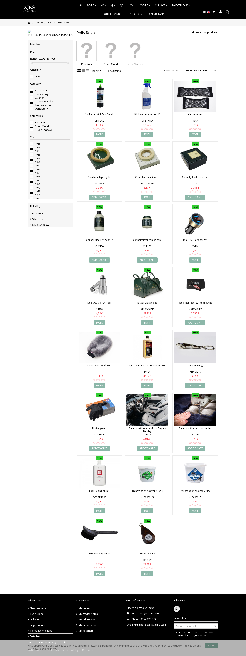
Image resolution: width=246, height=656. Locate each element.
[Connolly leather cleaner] (99, 221)
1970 (37, 162)
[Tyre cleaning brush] (99, 535)
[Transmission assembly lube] (147, 473)
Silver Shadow (43, 130)
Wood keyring (147, 553)
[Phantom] (86, 51)
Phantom (40, 122)
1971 (37, 165)
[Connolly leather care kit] (195, 159)
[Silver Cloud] (111, 51)
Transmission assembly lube (147, 490)
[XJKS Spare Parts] (29, 9)
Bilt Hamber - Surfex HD (147, 114)
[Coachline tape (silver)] (147, 159)
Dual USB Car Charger (195, 240)
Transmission (43, 105)
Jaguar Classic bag (147, 302)
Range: (34, 58)
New (37, 76)
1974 (37, 176)
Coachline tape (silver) (147, 177)
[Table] (87, 71)
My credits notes (88, 614)
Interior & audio (44, 101)
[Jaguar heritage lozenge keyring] (195, 284)
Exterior (39, 97)
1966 (37, 147)
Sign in (220, 12)
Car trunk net (195, 114)
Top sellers (36, 614)
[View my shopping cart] (213, 12)
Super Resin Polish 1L (99, 490)
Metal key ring (195, 365)
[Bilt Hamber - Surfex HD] (147, 96)
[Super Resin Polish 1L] (99, 473)
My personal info (88, 625)
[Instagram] (177, 609)
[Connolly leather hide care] (147, 221)
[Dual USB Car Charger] (195, 221)
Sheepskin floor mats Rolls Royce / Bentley (147, 430)
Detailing (35, 636)
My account (83, 600)
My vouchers (86, 630)
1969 (37, 158)
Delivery (35, 619)
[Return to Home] (29, 22)
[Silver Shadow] (135, 51)
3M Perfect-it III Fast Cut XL (99, 114)
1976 (37, 184)
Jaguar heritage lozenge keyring (195, 302)
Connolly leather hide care (147, 240)
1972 (37, 169)
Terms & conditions (41, 630)
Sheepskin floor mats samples (195, 428)
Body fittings (42, 94)
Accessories (42, 90)
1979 (37, 195)
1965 (37, 143)
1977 (37, 187)
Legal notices (37, 625)
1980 (37, 198)
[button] (136, 14)
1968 (37, 154)
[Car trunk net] (195, 96)
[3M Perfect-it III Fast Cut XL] (99, 96)
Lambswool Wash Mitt (99, 365)
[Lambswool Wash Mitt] (99, 347)
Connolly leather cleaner (99, 240)
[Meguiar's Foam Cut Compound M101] (147, 347)
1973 (37, 173)
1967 (37, 151)
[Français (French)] (204, 11)
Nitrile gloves (99, 428)
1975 (37, 180)
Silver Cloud (42, 126)
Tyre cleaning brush (99, 553)
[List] (83, 71)
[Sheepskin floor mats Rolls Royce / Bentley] (147, 410)
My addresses (87, 619)
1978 (37, 191)
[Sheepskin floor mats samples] (195, 410)
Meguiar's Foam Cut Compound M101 (147, 365)
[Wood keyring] (147, 535)
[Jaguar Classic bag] (147, 284)
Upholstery (41, 108)
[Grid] (79, 71)
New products (38, 608)
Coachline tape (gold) (99, 177)
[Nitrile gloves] (99, 410)
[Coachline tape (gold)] (99, 159)
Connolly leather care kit (195, 177)
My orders (85, 608)
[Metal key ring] (195, 347)
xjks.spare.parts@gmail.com (150, 624)
